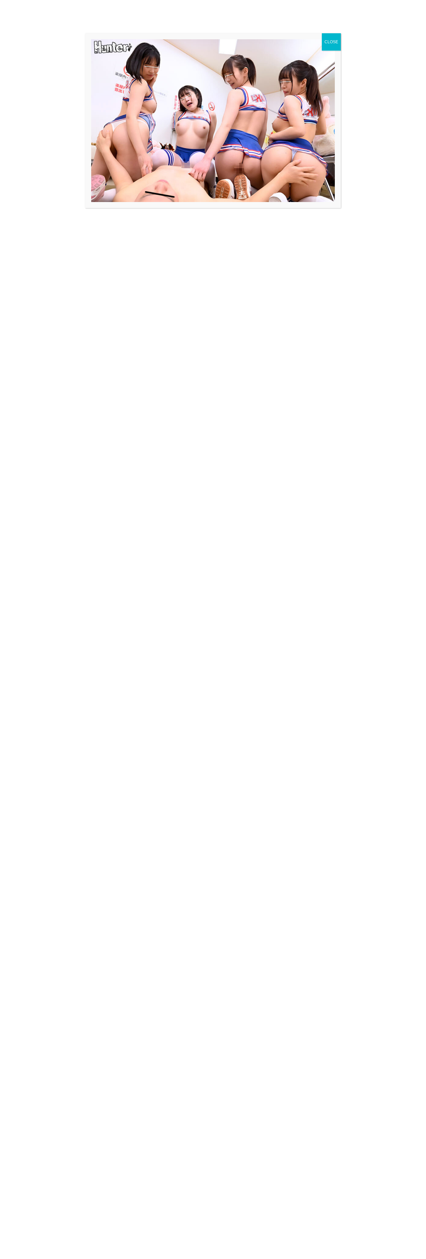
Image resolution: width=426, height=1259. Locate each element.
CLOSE (331, 42)
